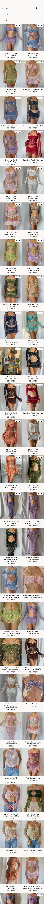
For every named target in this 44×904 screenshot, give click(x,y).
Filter (6, 20)
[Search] (7, 8)
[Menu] (2, 8)
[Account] (36, 8)
